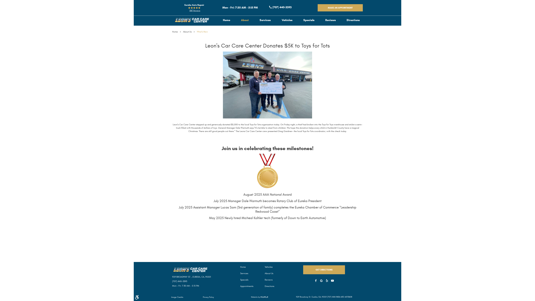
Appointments (246, 286)
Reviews (330, 20)
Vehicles (287, 20)
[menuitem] (226, 20)
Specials (308, 20)
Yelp (327, 280)
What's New (202, 32)
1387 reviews (194, 10)
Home (226, 20)
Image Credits (177, 297)
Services (265, 20)
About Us (187, 32)
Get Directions (324, 269)
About (245, 20)
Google (321, 280)
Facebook (315, 280)
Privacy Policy (208, 297)
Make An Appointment (340, 7)
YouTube (332, 280)
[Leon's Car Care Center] (191, 20)
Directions (353, 20)
